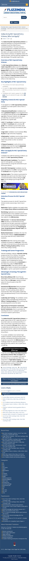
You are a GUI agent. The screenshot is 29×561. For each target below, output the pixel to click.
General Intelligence (7, 479)
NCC (15, 370)
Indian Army (14, 367)
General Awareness (7, 478)
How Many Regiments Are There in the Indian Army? (15, 410)
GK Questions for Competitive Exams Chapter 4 (13, 521)
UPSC (4, 493)
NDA (6, 372)
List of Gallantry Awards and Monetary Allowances (14, 402)
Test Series (5, 467)
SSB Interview (4, 373)
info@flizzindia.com (15, 1)
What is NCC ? (19, 373)
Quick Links (4, 4)
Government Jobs (6, 485)
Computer (5, 473)
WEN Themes (14, 559)
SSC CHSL (5, 490)
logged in (9, 390)
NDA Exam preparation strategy (20, 372)
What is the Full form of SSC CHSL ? (11, 510)
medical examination (19, 234)
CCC (3, 472)
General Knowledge (7, 367)
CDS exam (14, 325)
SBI (3, 488)
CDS (10, 369)
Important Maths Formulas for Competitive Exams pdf (15, 414)
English (4, 476)
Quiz (4, 466)
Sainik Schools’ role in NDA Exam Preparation (14, 384)
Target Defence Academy (15, 359)
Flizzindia (13, 369)
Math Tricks (5, 481)
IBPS (4, 487)
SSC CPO (5, 491)
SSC (3, 464)
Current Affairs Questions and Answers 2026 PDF (14, 397)
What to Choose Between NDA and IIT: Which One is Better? (14, 379)
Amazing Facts (6, 482)
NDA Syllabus (20, 361)
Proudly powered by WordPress (10, 557)
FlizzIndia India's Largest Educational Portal (11, 27)
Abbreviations (6, 470)
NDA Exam (9, 372)
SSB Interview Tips (11, 373)
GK (3, 463)
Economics (5, 475)
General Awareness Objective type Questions (13, 504)
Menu (16, 22)
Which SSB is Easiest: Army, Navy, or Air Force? (13, 412)
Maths (4, 469)
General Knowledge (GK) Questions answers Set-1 (14, 509)
